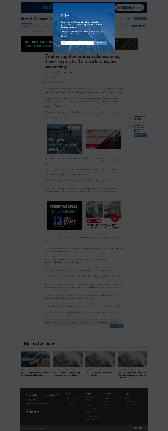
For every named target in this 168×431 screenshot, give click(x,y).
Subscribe (100, 43)
